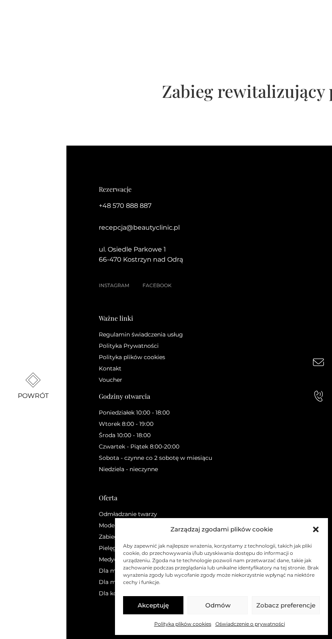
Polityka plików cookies (182, 624)
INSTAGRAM (114, 285)
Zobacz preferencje (285, 605)
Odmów (217, 605)
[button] (316, 529)
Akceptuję (153, 605)
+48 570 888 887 (125, 205)
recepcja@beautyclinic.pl (139, 227)
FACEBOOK (157, 285)
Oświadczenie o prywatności (250, 624)
